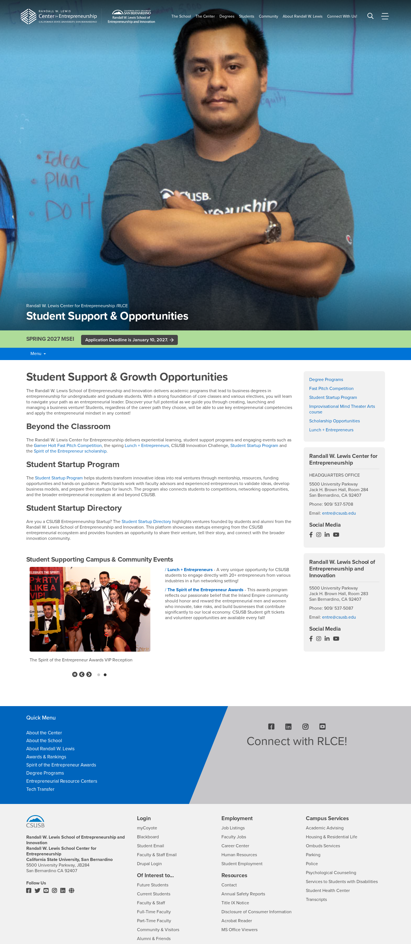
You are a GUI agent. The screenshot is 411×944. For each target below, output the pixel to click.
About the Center (44, 733)
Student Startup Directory (146, 521)
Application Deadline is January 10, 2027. (126, 340)
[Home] (59, 16)
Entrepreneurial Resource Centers (61, 781)
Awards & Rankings (46, 757)
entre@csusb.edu (339, 513)
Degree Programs (326, 379)
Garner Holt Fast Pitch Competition (68, 445)
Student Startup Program (254, 445)
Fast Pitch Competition (331, 388)
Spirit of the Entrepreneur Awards (61, 765)
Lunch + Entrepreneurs (147, 445)
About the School (44, 741)
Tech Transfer (40, 789)
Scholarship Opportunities (334, 421)
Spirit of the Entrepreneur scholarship (70, 451)
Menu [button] (35, 353)
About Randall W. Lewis (50, 749)
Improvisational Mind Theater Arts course (342, 409)
